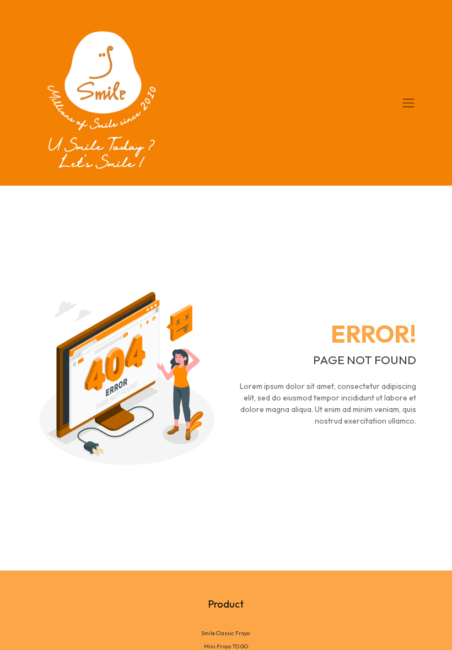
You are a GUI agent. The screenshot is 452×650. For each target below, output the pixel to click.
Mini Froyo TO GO (226, 646)
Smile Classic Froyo (225, 633)
